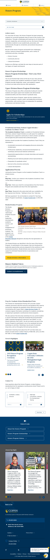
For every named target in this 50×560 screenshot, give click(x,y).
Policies (19, 554)
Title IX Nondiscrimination (34, 554)
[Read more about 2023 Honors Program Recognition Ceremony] (14, 356)
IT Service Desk (11, 535)
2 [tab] (8, 374)
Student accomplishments (15, 271)
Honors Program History (16, 438)
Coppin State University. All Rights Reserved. (27, 556)
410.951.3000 (13, 520)
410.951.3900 (12, 544)
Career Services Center (31, 309)
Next (43, 375)
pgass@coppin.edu (29, 197)
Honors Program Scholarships (18, 433)
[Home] (24, 2)
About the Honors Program (17, 429)
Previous (39, 375)
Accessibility (13, 554)
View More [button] (39, 412)
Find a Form (29, 532)
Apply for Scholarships (11, 120)
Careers (9, 532)
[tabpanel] (14, 356)
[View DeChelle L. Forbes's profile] (14, 399)
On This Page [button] (10, 27)
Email (10, 404)
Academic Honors (30, 370)
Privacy (24, 554)
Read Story (10, 490)
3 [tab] (10, 374)
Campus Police (13, 541)
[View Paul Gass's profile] (35, 399)
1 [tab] (6, 374)
